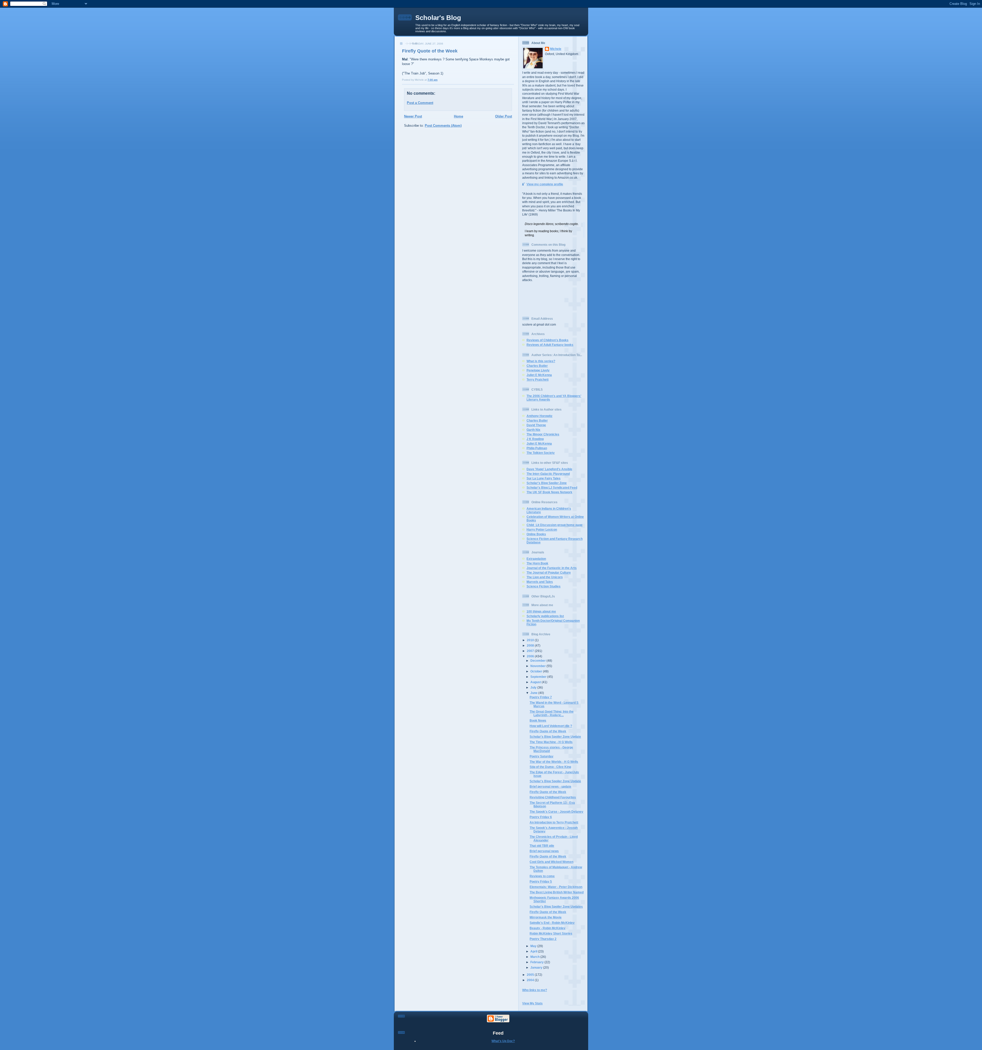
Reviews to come (542, 876)
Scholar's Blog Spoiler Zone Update (555, 736)
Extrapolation (536, 558)
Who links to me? (534, 990)
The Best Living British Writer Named (557, 892)
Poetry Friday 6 (541, 817)
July (533, 687)
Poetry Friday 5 (541, 881)
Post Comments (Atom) (443, 125)
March (535, 956)
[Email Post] (438, 79)
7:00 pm (433, 79)
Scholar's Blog (438, 18)
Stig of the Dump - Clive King (550, 766)
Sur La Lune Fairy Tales (544, 478)
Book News (538, 720)
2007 (531, 650)
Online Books (536, 534)
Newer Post (413, 116)
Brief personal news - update (550, 786)
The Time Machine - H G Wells (551, 742)
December (538, 660)
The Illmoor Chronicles (543, 434)
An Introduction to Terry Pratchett (554, 822)
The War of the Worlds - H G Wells (554, 761)
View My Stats (532, 1003)
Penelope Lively (538, 370)
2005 (531, 974)
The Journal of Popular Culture (549, 572)
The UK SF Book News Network (549, 492)
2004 (531, 980)
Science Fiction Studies (544, 586)
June (534, 692)
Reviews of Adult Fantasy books (550, 344)
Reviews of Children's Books (547, 340)
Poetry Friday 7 (541, 697)
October (536, 671)
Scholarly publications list (545, 616)
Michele (555, 48)
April (534, 951)
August (536, 682)
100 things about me (541, 611)
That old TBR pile (542, 845)
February (537, 962)
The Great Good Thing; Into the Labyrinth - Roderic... (552, 713)
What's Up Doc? (503, 1041)
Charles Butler (537, 365)
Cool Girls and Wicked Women (551, 861)
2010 (531, 640)
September (538, 676)
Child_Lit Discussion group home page (555, 525)
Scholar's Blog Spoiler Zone (547, 483)
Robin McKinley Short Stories (551, 933)
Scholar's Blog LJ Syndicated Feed (552, 487)
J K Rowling (535, 439)
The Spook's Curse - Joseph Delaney (556, 811)
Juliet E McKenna (539, 375)
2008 (531, 645)
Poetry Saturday (541, 756)
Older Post (503, 116)
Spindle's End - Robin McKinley (552, 922)
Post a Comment (420, 103)
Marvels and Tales (540, 581)
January (536, 967)
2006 (531, 656)
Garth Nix (533, 429)
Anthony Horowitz (539, 415)
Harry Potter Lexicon (542, 529)
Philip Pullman (537, 448)
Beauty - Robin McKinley (547, 928)
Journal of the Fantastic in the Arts (552, 568)
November (538, 666)
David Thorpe (536, 425)
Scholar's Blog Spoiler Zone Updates (556, 906)
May (533, 946)
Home (458, 116)
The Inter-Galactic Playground (548, 473)
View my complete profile (545, 184)
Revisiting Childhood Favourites (553, 797)
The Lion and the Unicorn (545, 577)
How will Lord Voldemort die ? (551, 725)
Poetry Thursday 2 (543, 938)
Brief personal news (544, 851)
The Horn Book (537, 563)
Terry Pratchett (538, 379)
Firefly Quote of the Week (429, 50)
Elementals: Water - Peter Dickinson (556, 886)
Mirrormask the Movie (546, 917)
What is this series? (541, 361)
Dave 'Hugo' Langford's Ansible (549, 469)
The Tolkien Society (541, 452)
